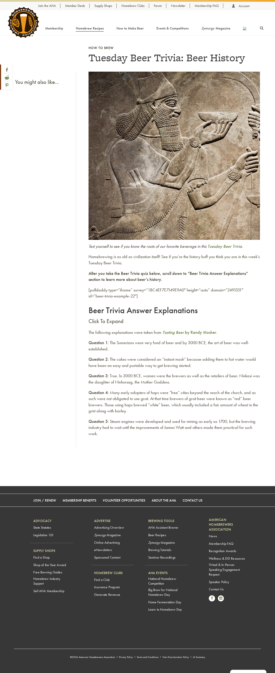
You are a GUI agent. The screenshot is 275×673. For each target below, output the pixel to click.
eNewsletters (103, 550)
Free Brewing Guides (47, 572)
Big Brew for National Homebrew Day (163, 592)
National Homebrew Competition (162, 581)
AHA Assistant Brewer (163, 527)
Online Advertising (107, 542)
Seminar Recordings (162, 557)
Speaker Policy (219, 582)
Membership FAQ (207, 5)
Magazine (215, 28)
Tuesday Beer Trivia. (225, 246)
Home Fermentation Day (164, 602)
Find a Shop (41, 557)
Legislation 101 (43, 535)
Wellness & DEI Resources (227, 558)
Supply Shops (103, 5)
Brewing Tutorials (159, 550)
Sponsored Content (107, 557)
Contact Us (192, 500)
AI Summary (199, 657)
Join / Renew (44, 500)
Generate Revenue (107, 594)
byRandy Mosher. (189, 332)
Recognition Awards (222, 551)
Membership (54, 28)
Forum (158, 5)
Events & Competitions (172, 28)
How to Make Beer (130, 28)
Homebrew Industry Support (46, 581)
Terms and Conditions (148, 657)
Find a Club (102, 580)
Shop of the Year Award (49, 565)
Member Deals (75, 5)
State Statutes (42, 527)
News (213, 536)
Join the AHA (47, 5)
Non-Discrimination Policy (175, 657)
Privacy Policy (126, 657)
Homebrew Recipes (90, 28)
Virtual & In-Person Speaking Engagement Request (224, 569)
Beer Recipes (157, 535)
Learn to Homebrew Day (165, 609)
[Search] (261, 27)
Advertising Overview (109, 527)
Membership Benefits (79, 500)
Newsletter (178, 5)
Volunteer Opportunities (124, 500)
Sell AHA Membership (48, 591)
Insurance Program (107, 587)
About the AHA (164, 500)
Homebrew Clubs (133, 5)
